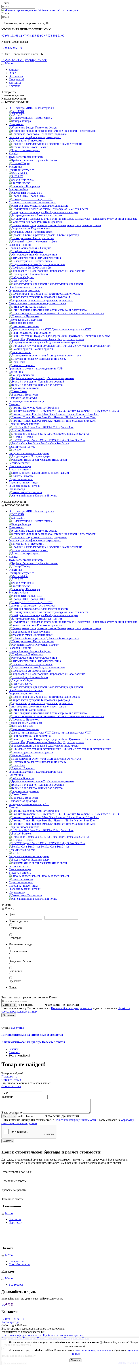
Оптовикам (16, 76)
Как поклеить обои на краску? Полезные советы (33, 1041)
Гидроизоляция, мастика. (24, 290)
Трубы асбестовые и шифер (26, 156)
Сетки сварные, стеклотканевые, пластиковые (37, 303)
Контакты (15, 82)
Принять (75, 1360)
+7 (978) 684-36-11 (12, 60)
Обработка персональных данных (63, 1335)
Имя (4, 1092)
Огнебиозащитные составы (26, 287)
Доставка (14, 85)
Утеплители (16, 124)
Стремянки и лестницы (23, 482)
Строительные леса (21, 479)
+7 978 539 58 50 (11, 47)
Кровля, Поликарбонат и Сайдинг (30, 248)
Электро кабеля (18, 189)
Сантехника (16, 371)
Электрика (15, 166)
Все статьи (17, 1027)
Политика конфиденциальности (21, 1335)
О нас (12, 72)
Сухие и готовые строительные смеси (32, 202)
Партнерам (15, 1222)
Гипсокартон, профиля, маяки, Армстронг (35, 137)
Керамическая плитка (22, 446)
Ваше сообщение (11, 1112)
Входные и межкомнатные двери (29, 453)
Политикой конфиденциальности (71, 1008)
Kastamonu (15, 927)
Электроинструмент (21, 169)
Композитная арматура (23, 397)
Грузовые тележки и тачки (25, 485)
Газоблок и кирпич (20, 244)
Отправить (8, 1015)
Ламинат (14, 404)
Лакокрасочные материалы (25, 319)
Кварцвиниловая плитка (24, 423)
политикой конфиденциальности (93, 1350)
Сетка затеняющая (20, 466)
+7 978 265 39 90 (33, 35)
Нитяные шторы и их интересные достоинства (32, 1034)
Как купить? (16, 79)
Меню (9, 63)
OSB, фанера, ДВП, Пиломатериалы (31, 107)
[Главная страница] (39, 10)
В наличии (15, 971)
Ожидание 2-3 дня (20, 961)
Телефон (7, 1096)
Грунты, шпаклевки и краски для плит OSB (36, 368)
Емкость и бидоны (20, 469)
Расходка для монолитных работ (29, 401)
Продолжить (9, 1076)
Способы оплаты (19, 1264)
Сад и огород (17, 489)
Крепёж (13, 153)
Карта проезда (10, 1322)
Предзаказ (15, 980)
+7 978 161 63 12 (11, 35)
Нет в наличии (18, 951)
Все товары (16, 1284)
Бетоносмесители (19, 462)
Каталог (14, 69)
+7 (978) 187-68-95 (36, 60)
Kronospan (15, 937)
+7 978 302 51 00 (54, 35)
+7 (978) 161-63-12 (13, 1318)
